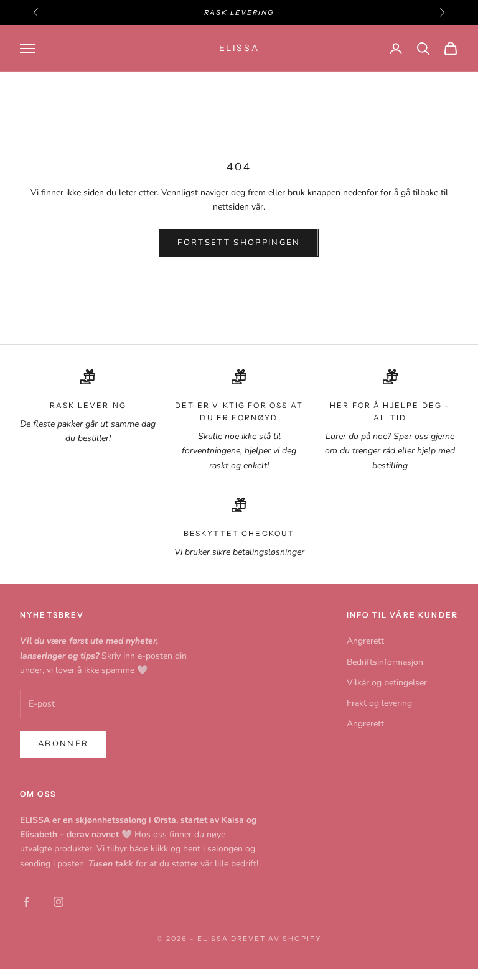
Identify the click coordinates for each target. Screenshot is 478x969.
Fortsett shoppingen (238, 242)
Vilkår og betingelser (387, 682)
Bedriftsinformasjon (385, 662)
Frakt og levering (379, 703)
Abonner (63, 743)
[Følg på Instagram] (58, 902)
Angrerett (365, 641)
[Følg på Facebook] (26, 902)
